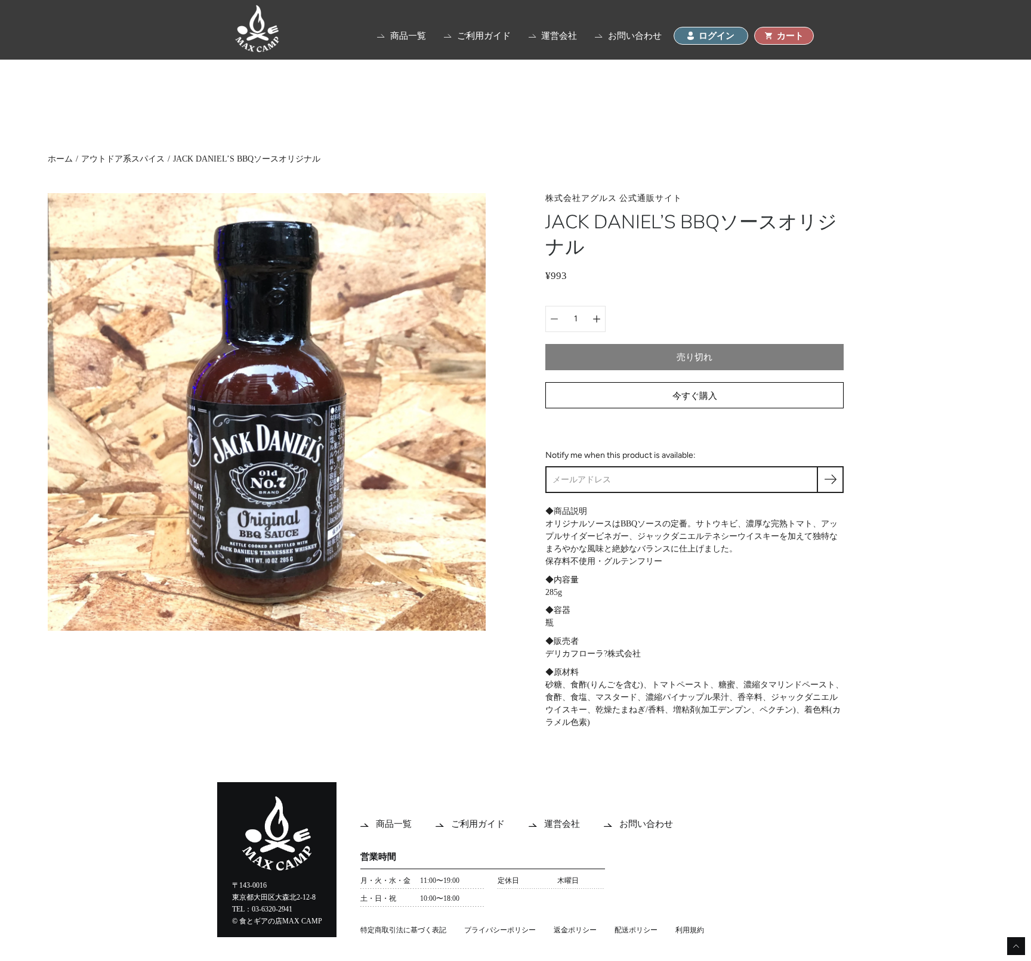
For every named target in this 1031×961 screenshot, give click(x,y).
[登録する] (830, 479)
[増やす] (597, 319)
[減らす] (554, 319)
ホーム (60, 158)
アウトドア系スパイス (123, 158)
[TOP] (257, 49)
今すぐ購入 (694, 395)
